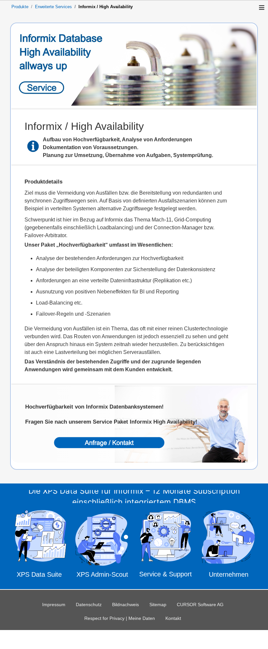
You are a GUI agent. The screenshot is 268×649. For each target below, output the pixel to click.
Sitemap (157, 604)
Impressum (53, 604)
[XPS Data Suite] (39, 545)
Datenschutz (89, 604)
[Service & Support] (166, 546)
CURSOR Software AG (200, 604)
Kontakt (173, 618)
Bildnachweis (125, 604)
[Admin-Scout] (102, 545)
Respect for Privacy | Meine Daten (119, 618)
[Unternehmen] (229, 545)
